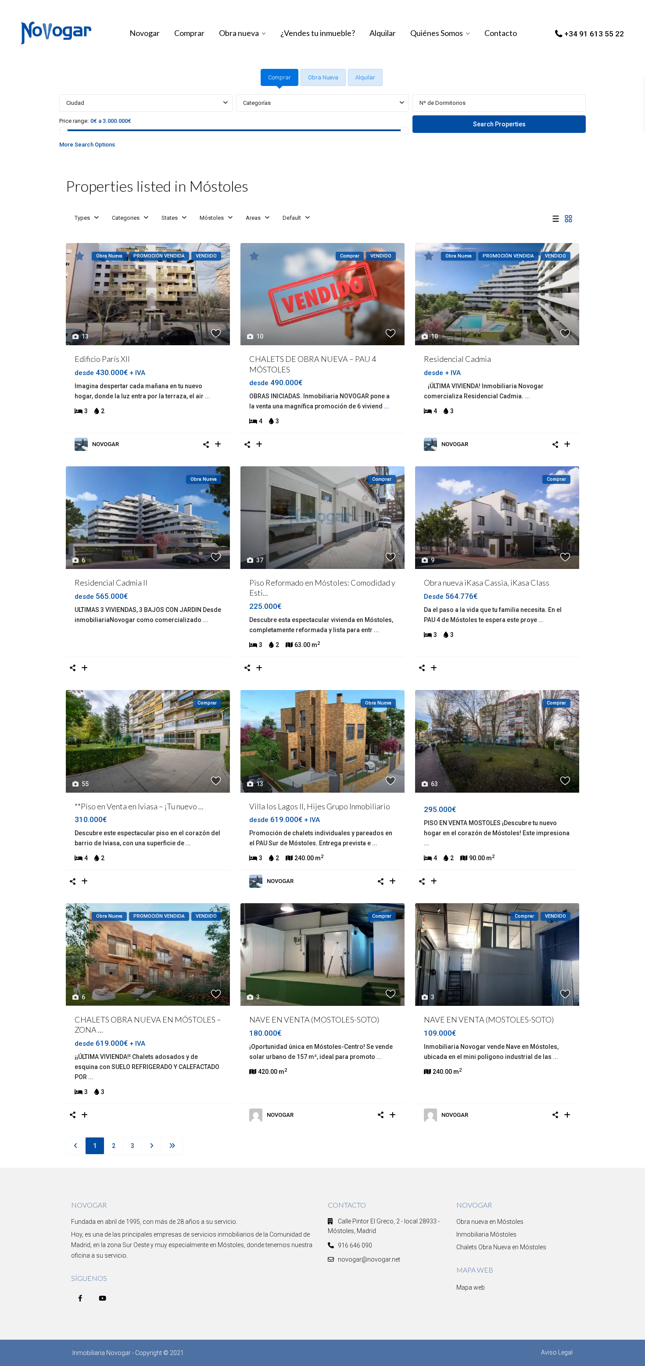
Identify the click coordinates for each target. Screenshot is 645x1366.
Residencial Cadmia (457, 359)
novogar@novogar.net (369, 1259)
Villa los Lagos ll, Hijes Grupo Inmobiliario (319, 806)
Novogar (144, 33)
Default (292, 218)
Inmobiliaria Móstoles (486, 1234)
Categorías (257, 103)
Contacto (500, 33)
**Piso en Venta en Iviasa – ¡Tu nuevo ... (139, 806)
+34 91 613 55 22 (594, 33)
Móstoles (212, 218)
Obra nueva (239, 33)
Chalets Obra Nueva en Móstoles (501, 1247)
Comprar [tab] (279, 77)
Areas (253, 218)
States (169, 218)
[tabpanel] (322, 124)
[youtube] (102, 1298)
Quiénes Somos (436, 33)
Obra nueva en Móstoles (489, 1221)
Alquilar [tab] (365, 77)
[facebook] (80, 1298)
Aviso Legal (557, 1352)
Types (82, 218)
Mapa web (470, 1287)
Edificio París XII (102, 359)
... (207, 396)
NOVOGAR (105, 444)
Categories (126, 218)
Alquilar (382, 33)
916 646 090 (355, 1245)
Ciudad (75, 103)
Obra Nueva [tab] (323, 77)
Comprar (189, 33)
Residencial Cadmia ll (111, 582)
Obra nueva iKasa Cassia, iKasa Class (486, 582)
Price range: (74, 121)
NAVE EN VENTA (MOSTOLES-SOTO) (314, 1019)
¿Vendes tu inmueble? (317, 33)
